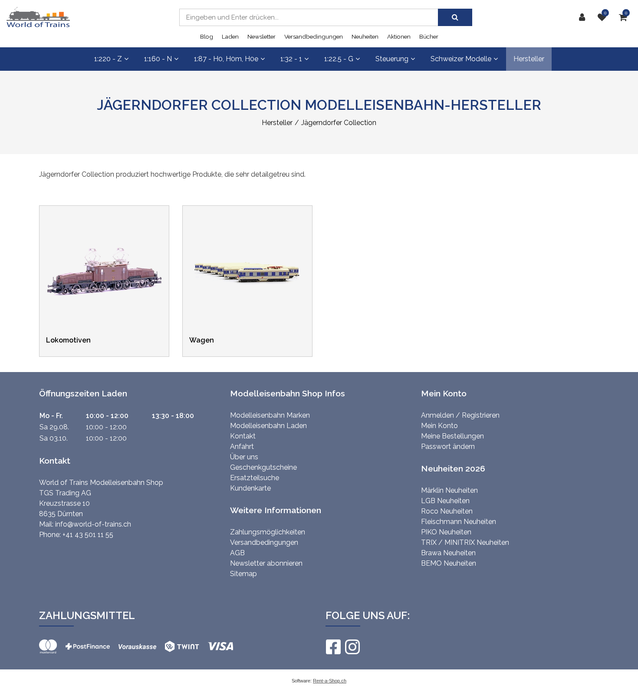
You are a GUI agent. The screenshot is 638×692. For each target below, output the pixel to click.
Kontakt (243, 436)
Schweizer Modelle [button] (461, 59)
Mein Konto (439, 426)
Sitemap (243, 574)
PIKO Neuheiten (446, 532)
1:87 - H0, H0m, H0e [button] (226, 59)
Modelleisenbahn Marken (270, 415)
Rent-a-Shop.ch (329, 680)
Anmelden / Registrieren (460, 415)
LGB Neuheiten (445, 501)
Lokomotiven (68, 340)
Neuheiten (365, 36)
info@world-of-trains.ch (93, 524)
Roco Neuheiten (447, 511)
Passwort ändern (448, 446)
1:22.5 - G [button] (338, 59)
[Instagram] (352, 646)
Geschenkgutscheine (263, 467)
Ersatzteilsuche (254, 478)
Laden (230, 36)
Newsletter (261, 36)
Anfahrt (242, 446)
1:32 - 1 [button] (291, 59)
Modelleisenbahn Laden (268, 426)
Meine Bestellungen (452, 436)
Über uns (244, 457)
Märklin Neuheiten (449, 490)
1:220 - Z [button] (108, 59)
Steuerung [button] (391, 59)
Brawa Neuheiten (448, 553)
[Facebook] (333, 646)
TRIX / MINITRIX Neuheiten (465, 542)
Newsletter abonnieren (266, 563)
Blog (206, 36)
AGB (237, 553)
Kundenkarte (250, 488)
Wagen (201, 340)
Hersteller (528, 59)
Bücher (428, 36)
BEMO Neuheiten (448, 563)
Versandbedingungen (313, 36)
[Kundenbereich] (584, 17)
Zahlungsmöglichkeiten (267, 532)
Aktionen (399, 36)
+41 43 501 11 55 (87, 535)
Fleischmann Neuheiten (458, 521)
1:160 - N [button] (158, 59)
